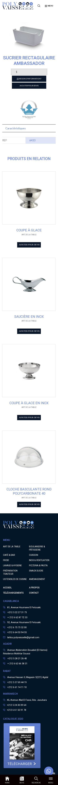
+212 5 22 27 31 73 (17, 612)
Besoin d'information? (30, 78)
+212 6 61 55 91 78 (16, 710)
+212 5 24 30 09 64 (16, 705)
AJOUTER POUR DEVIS (29, 85)
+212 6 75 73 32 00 (17, 627)
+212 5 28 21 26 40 (17, 658)
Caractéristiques (15, 128)
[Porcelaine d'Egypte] (29, 119)
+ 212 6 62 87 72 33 (17, 617)
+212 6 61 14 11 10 (17, 687)
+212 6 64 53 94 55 (17, 632)
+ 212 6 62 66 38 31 (17, 663)
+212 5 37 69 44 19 (17, 682)
